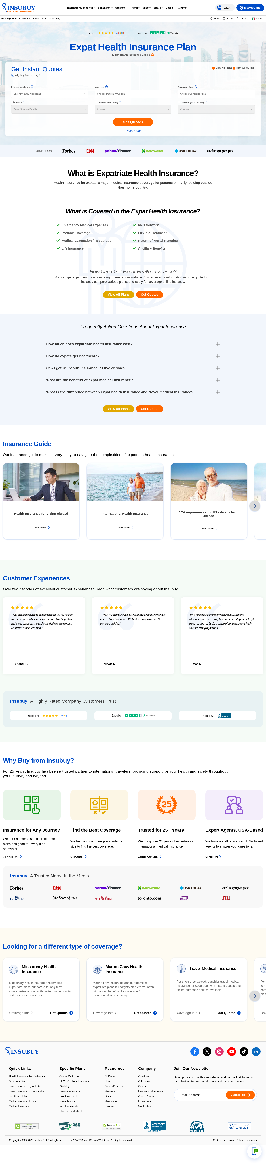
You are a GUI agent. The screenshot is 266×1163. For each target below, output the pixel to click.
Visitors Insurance (19, 1106)
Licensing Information (150, 1091)
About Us (143, 1076)
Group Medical (67, 1101)
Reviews (109, 1106)
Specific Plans (72, 1068)
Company (147, 1068)
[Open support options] (254, 1151)
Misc (146, 7)
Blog (107, 1081)
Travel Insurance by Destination (27, 1091)
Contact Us (219, 1140)
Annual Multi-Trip (69, 1076)
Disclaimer (251, 1140)
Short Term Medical (70, 1111)
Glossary (110, 1091)
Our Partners (145, 1106)
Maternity (99, 87)
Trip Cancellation (18, 1096)
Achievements (146, 1081)
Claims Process (114, 1086)
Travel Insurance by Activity (24, 1086)
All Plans (110, 1076)
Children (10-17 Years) (192, 102)
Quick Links (20, 1068)
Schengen (104, 7)
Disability (64, 1086)
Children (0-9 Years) (107, 102)
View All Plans (224, 68)
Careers (142, 1086)
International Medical (79, 7)
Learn (169, 7)
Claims (182, 7)
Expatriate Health (69, 1096)
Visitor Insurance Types (22, 1101)
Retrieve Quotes (245, 68)
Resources (114, 1068)
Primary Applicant (20, 87)
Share (157, 7)
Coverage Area (186, 87)
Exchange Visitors (69, 1091)
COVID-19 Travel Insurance (75, 1081)
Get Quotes (149, 294)
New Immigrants (68, 1106)
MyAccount (111, 1101)
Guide (108, 1096)
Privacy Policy (235, 1140)
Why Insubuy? (27, 75)
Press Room (145, 1101)
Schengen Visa (17, 1081)
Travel (134, 7)
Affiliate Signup (146, 1096)
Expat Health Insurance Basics (131, 54)
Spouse (18, 102)
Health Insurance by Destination (27, 1076)
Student (120, 7)
